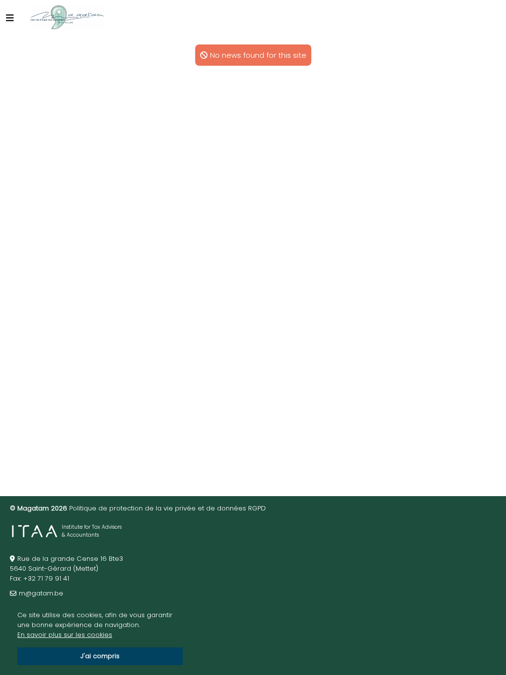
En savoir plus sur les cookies (64, 634)
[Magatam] (67, 17)
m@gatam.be (41, 593)
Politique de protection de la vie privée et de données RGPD (167, 508)
